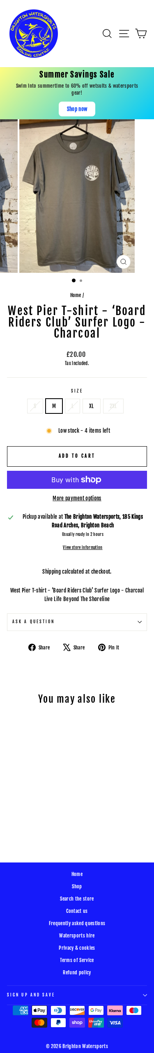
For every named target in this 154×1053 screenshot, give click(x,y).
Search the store (77, 899)
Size (77, 391)
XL (91, 406)
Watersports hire (76, 936)
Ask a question (33, 621)
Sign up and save (31, 995)
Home (75, 295)
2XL (113, 406)
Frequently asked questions (77, 923)
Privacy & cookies (77, 948)
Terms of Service (77, 960)
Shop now (77, 109)
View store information (82, 547)
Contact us (76, 911)
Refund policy (77, 972)
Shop (77, 886)
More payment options (77, 498)
